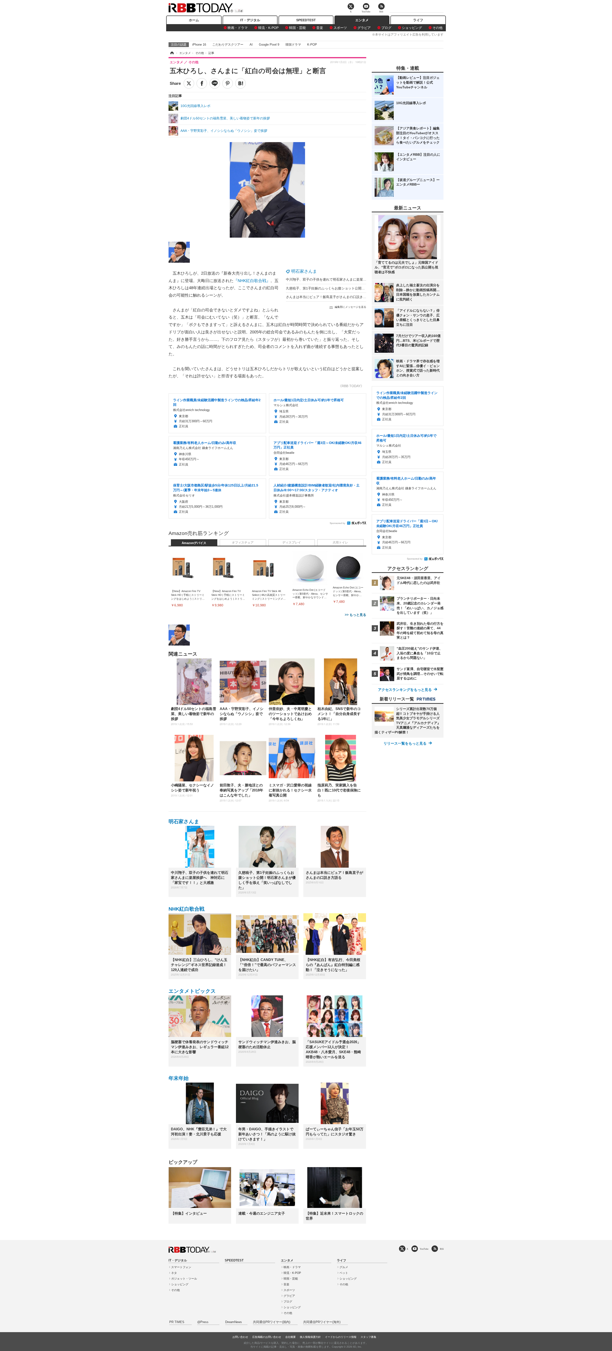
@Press (202, 1322)
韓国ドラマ (293, 44)
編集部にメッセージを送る (350, 306)
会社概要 (290, 1336)
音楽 (319, 28)
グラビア (364, 28)
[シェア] (202, 83)
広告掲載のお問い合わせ (266, 1336)
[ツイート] (189, 83)
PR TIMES (176, 1322)
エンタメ (362, 20)
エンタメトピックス (192, 991)
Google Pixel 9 (269, 44)
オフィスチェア (243, 542)
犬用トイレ (340, 542)
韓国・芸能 (297, 28)
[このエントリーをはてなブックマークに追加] (240, 83)
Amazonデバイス (194, 543)
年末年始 (179, 1078)
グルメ (343, 1267)
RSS (442, 1249)
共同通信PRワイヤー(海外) (321, 1322)
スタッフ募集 (368, 1336)
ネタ (174, 1273)
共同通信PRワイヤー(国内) (271, 1322)
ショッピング (412, 28)
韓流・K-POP (268, 28)
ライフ (418, 20)
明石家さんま (304, 271)
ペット (343, 1273)
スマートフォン (181, 1267)
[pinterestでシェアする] (227, 83)
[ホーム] (172, 53)
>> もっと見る (355, 615)
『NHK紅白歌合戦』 (252, 280)
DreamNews (233, 1322)
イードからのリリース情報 (340, 1336)
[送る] (214, 83)
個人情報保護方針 (310, 1336)
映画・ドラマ (238, 28)
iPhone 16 (199, 44)
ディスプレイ (291, 542)
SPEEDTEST (306, 20)
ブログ (386, 28)
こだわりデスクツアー (227, 44)
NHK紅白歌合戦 (186, 909)
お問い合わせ (240, 1336)
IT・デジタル (250, 20)
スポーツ (340, 28)
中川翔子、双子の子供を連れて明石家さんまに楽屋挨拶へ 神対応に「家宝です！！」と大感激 (358, 279)
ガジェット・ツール (184, 1278)
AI (251, 44)
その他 (437, 28)
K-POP (312, 44)
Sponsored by (337, 523)
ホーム (194, 20)
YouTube (424, 1249)
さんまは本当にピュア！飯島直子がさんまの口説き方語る (329, 297)
